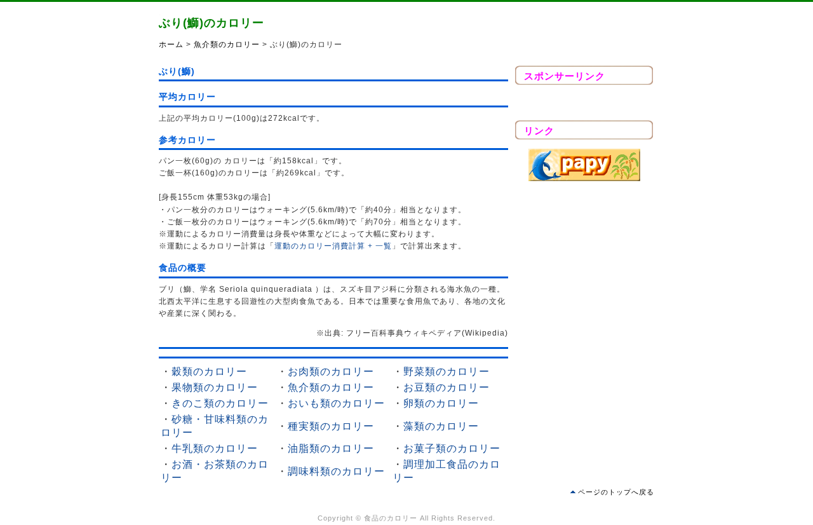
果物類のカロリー (214, 387)
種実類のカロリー (331, 426)
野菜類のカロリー (446, 371)
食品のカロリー (390, 518)
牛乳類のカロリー (214, 448)
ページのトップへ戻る (616, 492)
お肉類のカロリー (331, 371)
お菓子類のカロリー (452, 448)
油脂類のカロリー (331, 448)
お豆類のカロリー (446, 387)
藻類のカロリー (441, 426)
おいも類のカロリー (336, 403)
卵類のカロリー (441, 403)
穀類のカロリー (209, 371)
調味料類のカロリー (336, 471)
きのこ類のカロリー (220, 403)
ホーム (171, 44)
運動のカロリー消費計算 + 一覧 (333, 246)
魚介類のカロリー (227, 44)
